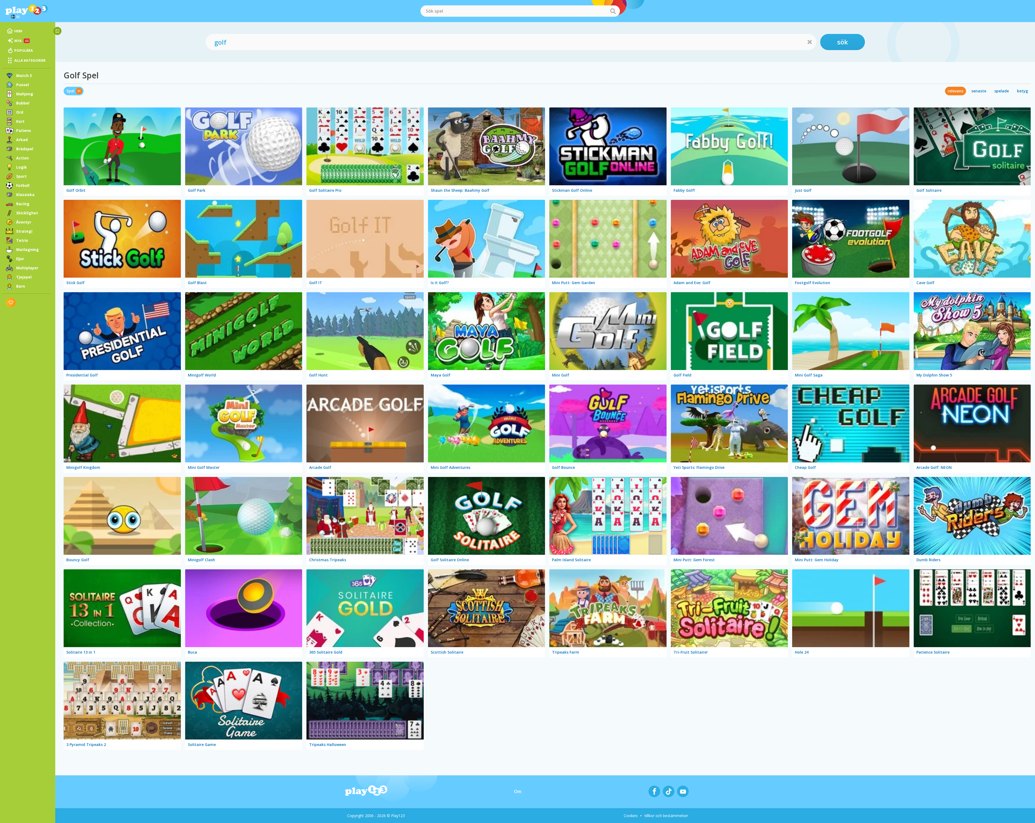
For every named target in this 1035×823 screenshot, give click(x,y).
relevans (955, 90)
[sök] (613, 11)
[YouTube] (683, 791)
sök (842, 41)
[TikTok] (668, 791)
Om (517, 791)
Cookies (631, 815)
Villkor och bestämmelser (666, 815)
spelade (1001, 90)
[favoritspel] (10, 302)
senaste (978, 90)
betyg (1022, 90)
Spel (70, 90)
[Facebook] (654, 791)
